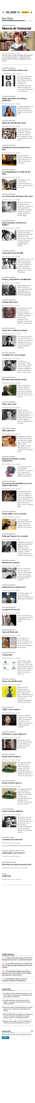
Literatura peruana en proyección (16, 864)
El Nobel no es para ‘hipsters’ (14, 734)
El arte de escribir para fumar (15, 330)
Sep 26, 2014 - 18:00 (14, 814)
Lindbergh (6, 876)
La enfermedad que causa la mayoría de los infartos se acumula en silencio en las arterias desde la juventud (17, 1002)
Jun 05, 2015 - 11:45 (14, 334)
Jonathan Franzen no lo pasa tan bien (16, 148)
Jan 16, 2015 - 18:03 (14, 590)
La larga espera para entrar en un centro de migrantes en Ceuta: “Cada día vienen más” (17, 959)
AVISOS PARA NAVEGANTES (8, 145)
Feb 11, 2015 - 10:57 (14, 539)
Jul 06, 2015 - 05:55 (14, 283)
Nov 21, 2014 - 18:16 (14, 684)
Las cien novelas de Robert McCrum (17, 196)
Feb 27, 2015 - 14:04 (14, 517)
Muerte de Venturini (16, 28)
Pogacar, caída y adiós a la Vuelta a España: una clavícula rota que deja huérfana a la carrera (17, 1022)
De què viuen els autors (11, 757)
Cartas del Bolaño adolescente (15, 70)
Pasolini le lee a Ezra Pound (13, 355)
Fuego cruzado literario (12, 681)
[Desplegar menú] (3, 12)
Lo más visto (6, 989)
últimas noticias (8, 954)
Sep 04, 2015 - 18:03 (14, 177)
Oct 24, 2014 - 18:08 (14, 737)
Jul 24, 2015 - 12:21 (14, 256)
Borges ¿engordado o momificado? (16, 279)
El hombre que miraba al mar (14, 380)
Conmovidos (7, 655)
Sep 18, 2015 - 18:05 (14, 153)
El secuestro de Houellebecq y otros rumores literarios (17, 484)
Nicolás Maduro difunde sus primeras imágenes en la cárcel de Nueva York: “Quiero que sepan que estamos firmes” (17, 973)
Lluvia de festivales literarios (14, 123)
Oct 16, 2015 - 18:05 (14, 104)
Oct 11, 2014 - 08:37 (14, 760)
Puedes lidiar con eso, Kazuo (14, 514)
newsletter (6, 1031)
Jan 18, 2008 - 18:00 (14, 856)
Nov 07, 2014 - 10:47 (14, 713)
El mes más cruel (9, 404)
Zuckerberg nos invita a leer (14, 587)
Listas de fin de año (10, 632)
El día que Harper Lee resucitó (15, 536)
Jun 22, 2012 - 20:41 (14, 843)
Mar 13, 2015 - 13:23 (14, 488)
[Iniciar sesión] (31, 12)
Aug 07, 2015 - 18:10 (14, 228)
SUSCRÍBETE (25, 12)
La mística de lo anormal (12, 840)
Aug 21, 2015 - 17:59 (14, 199)
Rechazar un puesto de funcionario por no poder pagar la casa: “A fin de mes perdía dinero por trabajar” (18, 1008)
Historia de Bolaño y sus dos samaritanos (14, 460)
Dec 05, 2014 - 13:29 (14, 658)
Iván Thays (7, 18)
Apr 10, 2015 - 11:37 (14, 434)
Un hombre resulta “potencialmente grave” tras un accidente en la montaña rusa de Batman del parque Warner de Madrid (17, 995)
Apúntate (5, 1037)
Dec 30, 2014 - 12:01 (14, 613)
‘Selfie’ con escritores (11, 709)
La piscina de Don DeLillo (12, 253)
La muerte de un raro (11, 610)
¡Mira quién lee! (8, 431)
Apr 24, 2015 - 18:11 (14, 407)
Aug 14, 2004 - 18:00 (14, 879)
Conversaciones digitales (12, 811)
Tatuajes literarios (10, 302)
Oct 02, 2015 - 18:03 (14, 126)
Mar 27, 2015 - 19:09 (14, 464)
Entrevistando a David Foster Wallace (14, 224)
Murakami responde (11, 563)
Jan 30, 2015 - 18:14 (14, 566)
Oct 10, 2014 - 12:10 (14, 786)
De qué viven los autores (12, 783)
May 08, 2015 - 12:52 (14, 383)
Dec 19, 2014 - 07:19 (14, 635)
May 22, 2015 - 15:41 (14, 358)
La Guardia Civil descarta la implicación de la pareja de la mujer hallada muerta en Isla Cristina (17, 965)
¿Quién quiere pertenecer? (13, 853)
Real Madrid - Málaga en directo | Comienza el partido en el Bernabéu (15, 980)
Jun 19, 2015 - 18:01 (14, 305)
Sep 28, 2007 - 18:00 (21, 868)
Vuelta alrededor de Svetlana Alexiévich (14, 99)
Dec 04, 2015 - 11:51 (14, 53)
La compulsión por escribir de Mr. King (16, 173)
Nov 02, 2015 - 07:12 (14, 73)
